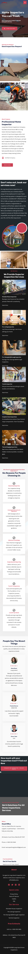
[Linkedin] (19, 885)
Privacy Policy (14, 894)
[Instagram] (16, 885)
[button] (2, 260)
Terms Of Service (14, 896)
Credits (14, 899)
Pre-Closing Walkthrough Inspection (14, 915)
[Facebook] (9, 885)
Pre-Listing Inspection (14, 911)
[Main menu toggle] (25, 2)
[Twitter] (12, 885)
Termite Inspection (14, 918)
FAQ (14, 901)
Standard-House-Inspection (14, 908)
